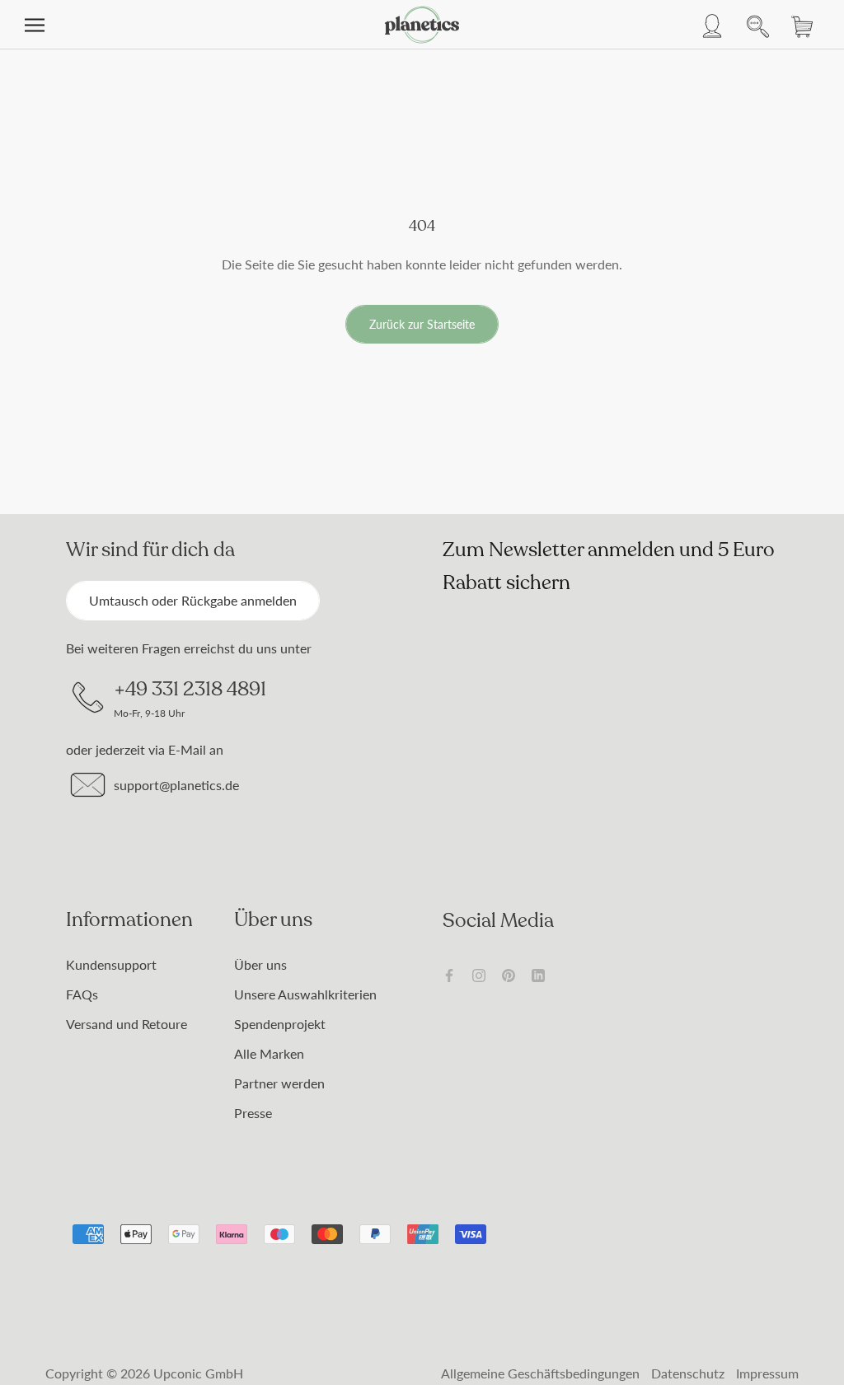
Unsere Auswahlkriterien (305, 994)
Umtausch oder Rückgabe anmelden (193, 600)
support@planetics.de (176, 785)
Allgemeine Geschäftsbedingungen (540, 1373)
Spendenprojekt (280, 1024)
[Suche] (753, 24)
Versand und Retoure (126, 1024)
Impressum (767, 1373)
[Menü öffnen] (35, 24)
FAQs (82, 994)
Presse (253, 1113)
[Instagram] (478, 974)
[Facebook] (449, 974)
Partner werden (279, 1083)
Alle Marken (269, 1053)
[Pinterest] (508, 974)
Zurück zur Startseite (422, 324)
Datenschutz (687, 1373)
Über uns (260, 964)
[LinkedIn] (538, 974)
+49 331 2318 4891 (190, 688)
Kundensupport (111, 964)
